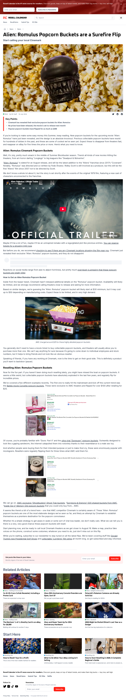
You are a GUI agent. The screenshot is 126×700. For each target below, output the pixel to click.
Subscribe (115, 559)
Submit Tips (25, 22)
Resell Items (14, 22)
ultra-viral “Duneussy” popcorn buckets (80, 440)
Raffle (49, 676)
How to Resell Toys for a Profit (16, 658)
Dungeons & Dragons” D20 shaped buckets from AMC (92, 503)
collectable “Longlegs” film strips (57, 539)
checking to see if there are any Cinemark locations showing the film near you (72, 250)
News (5, 22)
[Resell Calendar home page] (15, 17)
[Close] (121, 4)
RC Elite (34, 22)
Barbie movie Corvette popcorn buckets (25, 386)
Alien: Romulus (11, 163)
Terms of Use (15, 696)
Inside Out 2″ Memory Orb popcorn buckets (24, 506)
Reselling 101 (8, 655)
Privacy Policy (6, 696)
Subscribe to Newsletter (47, 10)
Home (5, 676)
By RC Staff (13, 114)
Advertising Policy (24, 696)
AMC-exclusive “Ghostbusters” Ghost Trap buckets (41, 503)
